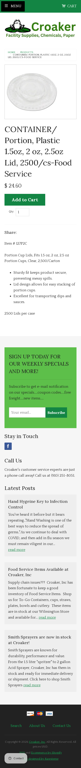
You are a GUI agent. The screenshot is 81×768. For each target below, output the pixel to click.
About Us (37, 726)
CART (71, 6)
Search (16, 726)
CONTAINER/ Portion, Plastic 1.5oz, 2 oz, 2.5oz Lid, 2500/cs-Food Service (39, 56)
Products (26, 52)
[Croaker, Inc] (40, 27)
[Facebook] (8, 446)
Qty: (11, 211)
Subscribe (56, 412)
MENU (15, 6)
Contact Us (62, 726)
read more (16, 550)
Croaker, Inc (37, 741)
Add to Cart (25, 199)
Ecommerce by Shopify (46, 752)
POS (22, 752)
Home (11, 52)
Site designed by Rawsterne (40, 758)
